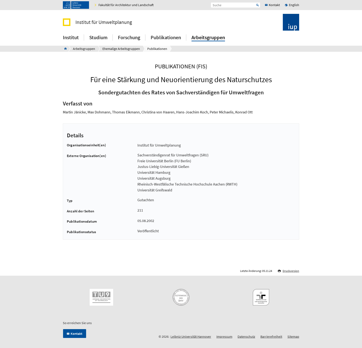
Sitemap (293, 336)
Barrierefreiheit (271, 336)
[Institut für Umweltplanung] (64, 49)
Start (257, 5)
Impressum (224, 336)
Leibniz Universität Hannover (191, 336)
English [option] (294, 5)
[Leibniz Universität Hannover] (76, 5)
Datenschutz (246, 336)
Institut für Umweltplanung (103, 22)
